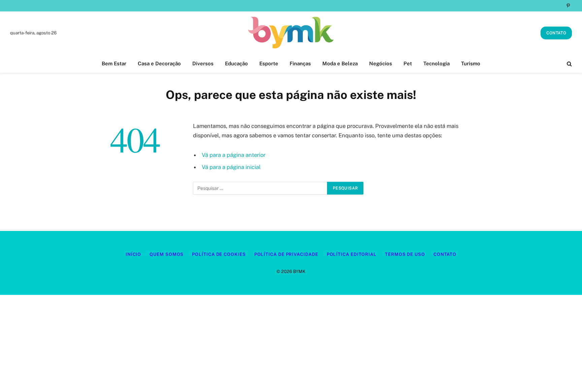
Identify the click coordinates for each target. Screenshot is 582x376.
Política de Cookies (219, 254)
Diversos (203, 63)
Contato (444, 254)
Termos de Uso (405, 254)
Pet (407, 63)
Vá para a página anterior (233, 154)
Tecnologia (436, 63)
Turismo (470, 63)
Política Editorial (352, 254)
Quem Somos (167, 254)
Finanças (300, 63)
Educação (236, 63)
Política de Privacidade (286, 254)
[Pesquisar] (568, 63)
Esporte (268, 63)
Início (133, 254)
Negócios (380, 63)
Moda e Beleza (340, 63)
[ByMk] (291, 33)
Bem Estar (114, 63)
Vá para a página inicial (231, 167)
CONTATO (556, 33)
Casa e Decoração (159, 63)
